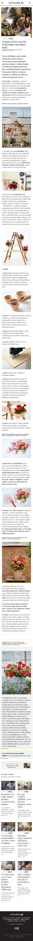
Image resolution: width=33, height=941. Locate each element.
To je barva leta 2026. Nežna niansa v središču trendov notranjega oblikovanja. (7, 882)
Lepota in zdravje (23, 918)
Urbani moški (12, 921)
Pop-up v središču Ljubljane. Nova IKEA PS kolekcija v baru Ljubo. (24, 800)
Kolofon (12, 935)
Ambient (11, 38)
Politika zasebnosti (20, 935)
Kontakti (13, 924)
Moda (13, 918)
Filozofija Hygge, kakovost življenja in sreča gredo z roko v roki (25, 840)
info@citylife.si (19, 937)
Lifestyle (6, 918)
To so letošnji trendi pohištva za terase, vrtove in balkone (8, 839)
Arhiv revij (19, 924)
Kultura (22, 921)
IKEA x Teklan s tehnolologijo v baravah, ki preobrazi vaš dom (24, 879)
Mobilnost (25, 919)
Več (6, 815)
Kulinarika (8, 919)
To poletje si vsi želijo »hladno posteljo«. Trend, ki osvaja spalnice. (8, 799)
